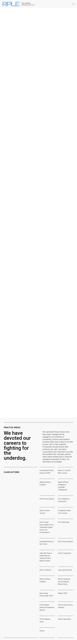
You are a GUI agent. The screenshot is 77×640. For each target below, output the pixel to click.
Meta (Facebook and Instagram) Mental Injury (64, 581)
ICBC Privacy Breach (65, 541)
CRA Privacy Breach (47, 499)
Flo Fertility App (63, 522)
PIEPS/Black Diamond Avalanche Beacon (47, 607)
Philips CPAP (62, 593)
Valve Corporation (64, 619)
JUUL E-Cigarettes (64, 553)
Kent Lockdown (45, 570)
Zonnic (42, 631)
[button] (73, 4)
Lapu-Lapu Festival (65, 570)
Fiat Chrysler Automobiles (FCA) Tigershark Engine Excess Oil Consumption (47, 527)
